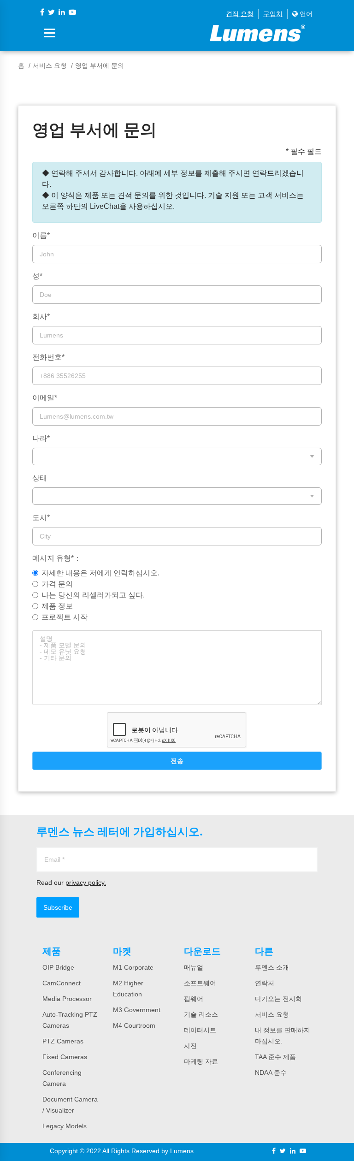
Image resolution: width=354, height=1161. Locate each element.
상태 (39, 478)
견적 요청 (240, 14)
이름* (41, 235)
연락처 (264, 983)
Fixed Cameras (64, 1056)
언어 (305, 14)
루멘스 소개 (272, 967)
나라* (41, 438)
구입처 (273, 14)
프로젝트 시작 (64, 617)
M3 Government (136, 1009)
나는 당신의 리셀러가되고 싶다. (93, 595)
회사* (41, 316)
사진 (190, 1045)
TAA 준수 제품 (275, 1056)
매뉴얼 (193, 967)
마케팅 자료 (201, 1061)
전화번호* (48, 357)
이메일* (44, 398)
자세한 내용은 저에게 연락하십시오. (100, 573)
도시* (41, 517)
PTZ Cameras (62, 1041)
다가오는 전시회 (278, 998)
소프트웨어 (200, 983)
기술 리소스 (201, 1014)
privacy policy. (85, 882)
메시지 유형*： (56, 558)
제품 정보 (57, 606)
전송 (177, 760)
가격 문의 (57, 584)
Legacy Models (64, 1126)
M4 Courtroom (134, 1025)
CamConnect (61, 983)
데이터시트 (200, 1030)
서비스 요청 (50, 65)
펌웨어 (193, 998)
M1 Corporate (133, 967)
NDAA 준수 (271, 1072)
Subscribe (57, 907)
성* (37, 276)
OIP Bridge (58, 967)
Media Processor (67, 998)
